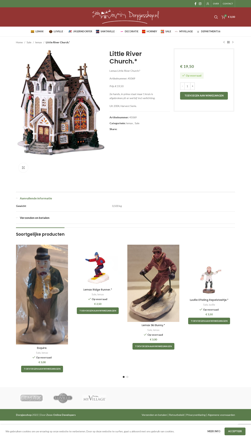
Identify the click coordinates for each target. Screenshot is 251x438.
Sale (29, 42)
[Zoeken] (216, 17)
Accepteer (235, 431)
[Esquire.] (42, 294)
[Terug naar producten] (228, 42)
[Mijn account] (208, 3)
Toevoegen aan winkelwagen (204, 95)
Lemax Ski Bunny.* (153, 325)
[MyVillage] (94, 398)
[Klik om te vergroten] (23, 167)
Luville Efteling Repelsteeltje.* (209, 300)
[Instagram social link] (200, 3)
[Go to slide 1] (124, 377)
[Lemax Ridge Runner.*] (98, 265)
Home (19, 42)
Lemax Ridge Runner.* (97, 289)
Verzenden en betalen (154, 414)
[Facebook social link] (195, 3)
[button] (42, 369)
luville (212, 304)
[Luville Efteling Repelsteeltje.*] (209, 271)
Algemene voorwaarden (221, 414)
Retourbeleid (176, 414)
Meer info (214, 431)
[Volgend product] (233, 42)
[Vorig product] (224, 42)
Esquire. (42, 348)
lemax (38, 42)
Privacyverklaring (196, 414)
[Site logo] (125, 16)
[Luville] (62, 398)
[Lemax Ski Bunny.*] (153, 283)
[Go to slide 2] (127, 377)
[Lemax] (31, 398)
